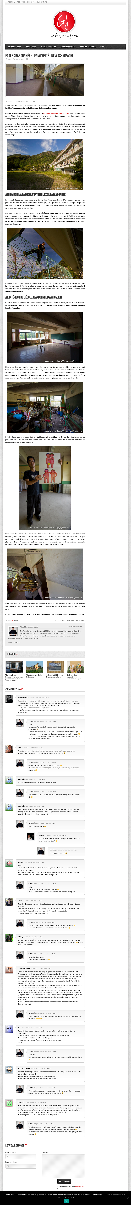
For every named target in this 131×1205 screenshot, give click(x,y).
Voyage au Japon (14, 46)
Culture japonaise (88, 46)
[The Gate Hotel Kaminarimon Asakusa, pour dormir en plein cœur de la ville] (14, 673)
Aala (36, 627)
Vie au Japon (31, 46)
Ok (66, 1201)
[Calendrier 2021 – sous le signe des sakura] (55, 673)
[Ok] (128, 1198)
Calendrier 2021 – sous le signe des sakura (54, 676)
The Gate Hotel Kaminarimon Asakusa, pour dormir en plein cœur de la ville (14, 678)
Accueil (11, 2)
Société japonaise (48, 46)
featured (16, 620)
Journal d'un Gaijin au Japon (75, 620)
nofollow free (79, 1187)
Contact (30, 2)
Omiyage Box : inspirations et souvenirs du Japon (74, 677)
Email (11, 1162)
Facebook (17, 642)
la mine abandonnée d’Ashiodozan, (56, 113)
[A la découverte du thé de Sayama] (35, 673)
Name (11, 1152)
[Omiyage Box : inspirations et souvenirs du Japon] (76, 673)
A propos (21, 2)
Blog (102, 46)
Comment (45, 1152)
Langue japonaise (68, 46)
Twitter (10, 642)
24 (29, 59)
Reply (46, 697)
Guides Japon (42, 2)
